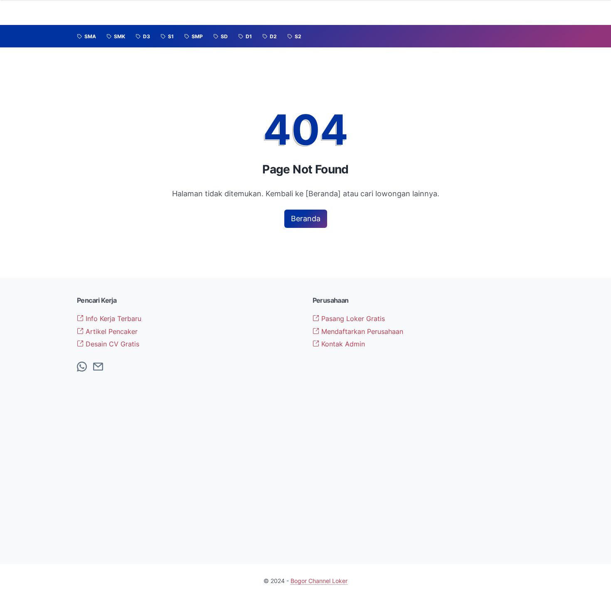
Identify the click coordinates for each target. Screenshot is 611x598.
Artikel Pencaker (111, 331)
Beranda (305, 218)
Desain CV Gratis (111, 344)
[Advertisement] (482, 421)
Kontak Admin (342, 344)
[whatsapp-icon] (82, 367)
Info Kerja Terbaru (112, 318)
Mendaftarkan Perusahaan (361, 331)
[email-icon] (98, 367)
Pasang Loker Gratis (352, 318)
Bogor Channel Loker (319, 580)
